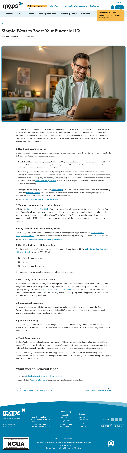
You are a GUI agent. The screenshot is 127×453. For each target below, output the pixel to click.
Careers (31, 8)
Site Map (82, 426)
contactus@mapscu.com (40, 426)
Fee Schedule (84, 423)
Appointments (76, 6)
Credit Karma (47, 289)
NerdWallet (44, 209)
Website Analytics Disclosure (61, 448)
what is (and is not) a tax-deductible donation (43, 376)
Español (120, 2)
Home (3, 24)
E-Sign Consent (66, 421)
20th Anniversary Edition (45, 181)
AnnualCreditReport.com (66, 289)
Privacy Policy (65, 412)
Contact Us (94, 6)
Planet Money (57, 190)
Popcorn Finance (33, 193)
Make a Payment (55, 6)
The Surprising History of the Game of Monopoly (42, 239)
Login (119, 7)
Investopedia (32, 209)
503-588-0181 (36, 424)
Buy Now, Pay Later (39, 380)
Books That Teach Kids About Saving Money (40, 199)
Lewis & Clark (37, 6)
